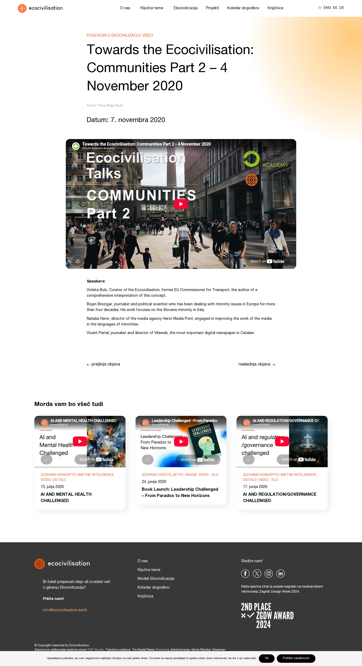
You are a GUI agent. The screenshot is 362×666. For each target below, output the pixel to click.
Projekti (212, 8)
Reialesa (162, 650)
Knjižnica (275, 8)
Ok (267, 658)
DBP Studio (96, 650)
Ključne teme (152, 8)
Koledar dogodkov (243, 8)
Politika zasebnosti (296, 658)
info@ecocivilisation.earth (65, 610)
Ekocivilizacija (186, 8)
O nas (125, 8)
